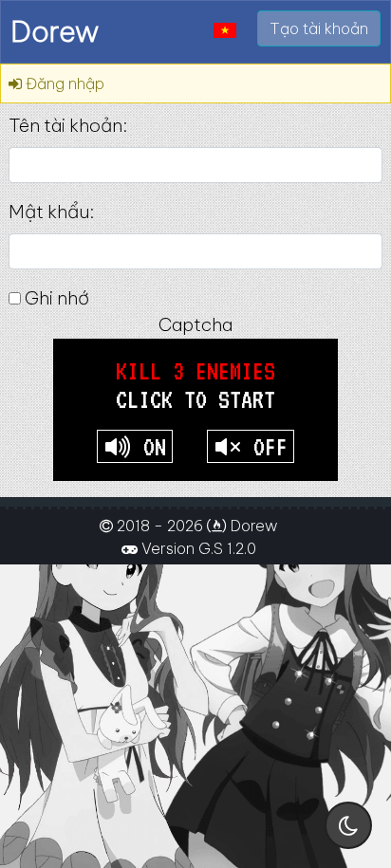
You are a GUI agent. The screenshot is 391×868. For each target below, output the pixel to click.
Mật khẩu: (51, 211)
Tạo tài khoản (319, 28)
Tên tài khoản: (68, 125)
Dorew (54, 31)
